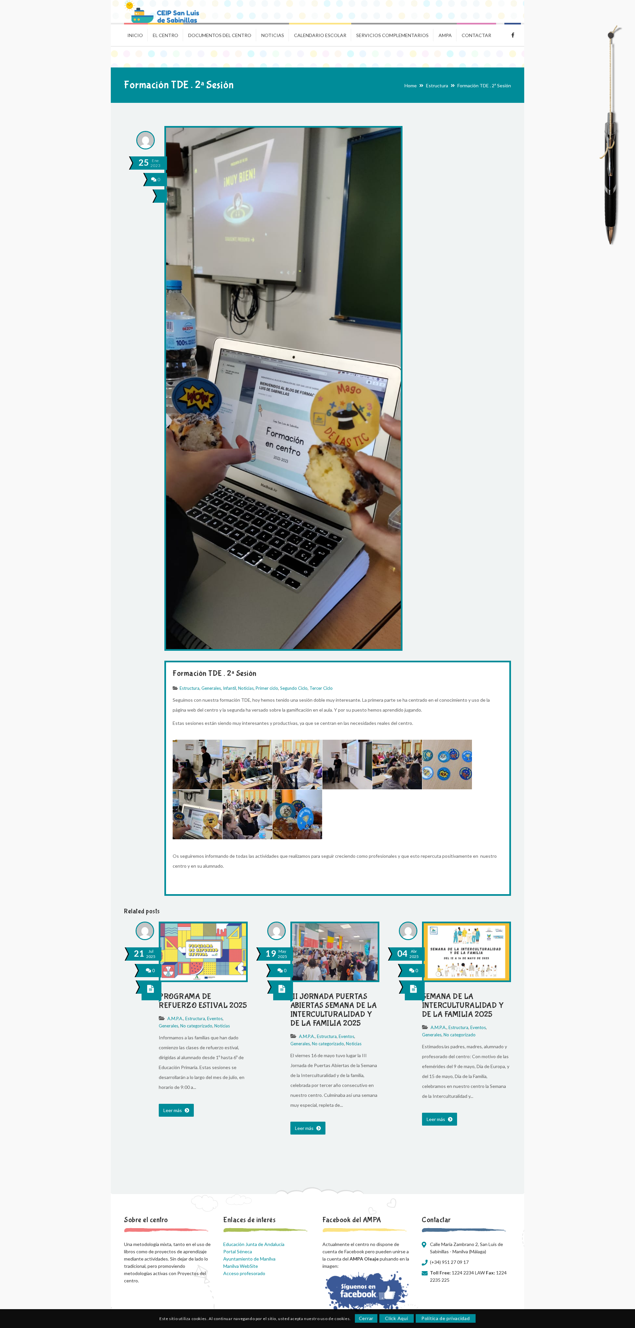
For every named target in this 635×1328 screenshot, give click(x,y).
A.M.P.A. (175, 1018)
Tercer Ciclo (321, 688)
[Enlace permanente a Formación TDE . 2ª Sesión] (283, 649)
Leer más (173, 1110)
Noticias (246, 688)
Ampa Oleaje (512, 34)
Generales (211, 688)
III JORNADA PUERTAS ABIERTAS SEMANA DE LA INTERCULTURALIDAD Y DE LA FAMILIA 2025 (333, 1010)
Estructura (437, 85)
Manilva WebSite (240, 1266)
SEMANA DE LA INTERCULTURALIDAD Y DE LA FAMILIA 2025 (463, 1005)
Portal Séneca (237, 1251)
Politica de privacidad (445, 1318)
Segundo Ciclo (294, 688)
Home (410, 85)
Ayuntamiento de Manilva (249, 1259)
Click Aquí (396, 1318)
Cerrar (366, 1318)
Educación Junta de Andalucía (253, 1244)
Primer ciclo (267, 688)
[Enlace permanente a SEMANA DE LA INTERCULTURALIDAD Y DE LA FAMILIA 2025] (466, 978)
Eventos (215, 1018)
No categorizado (196, 1025)
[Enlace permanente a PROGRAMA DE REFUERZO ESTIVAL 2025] (203, 978)
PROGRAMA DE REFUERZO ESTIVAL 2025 (203, 1001)
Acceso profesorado (244, 1273)
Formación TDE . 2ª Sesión (215, 673)
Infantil (229, 688)
